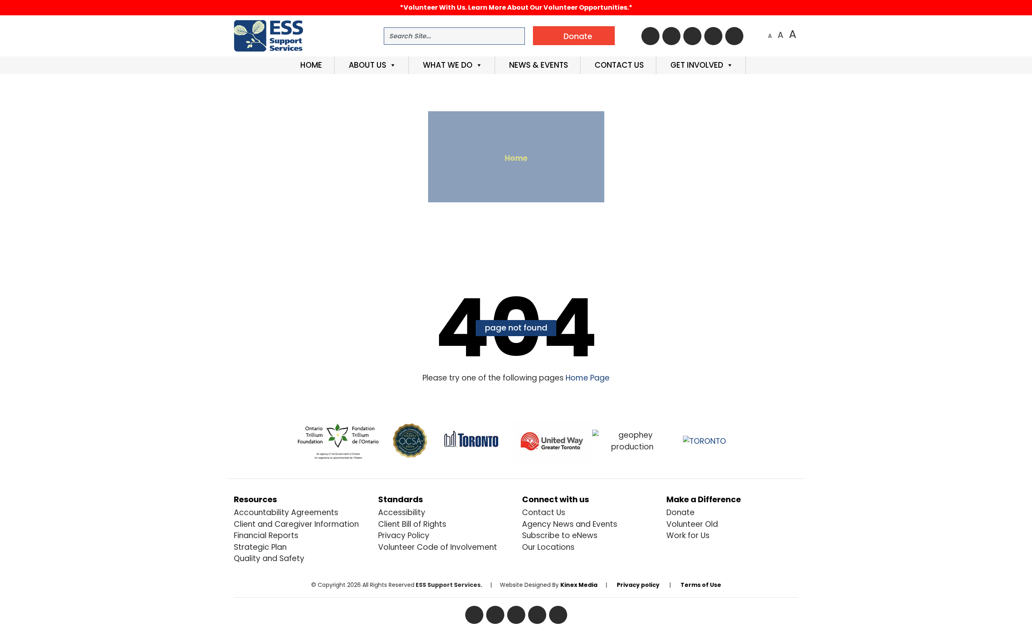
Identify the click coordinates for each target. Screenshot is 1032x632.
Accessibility (401, 512)
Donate (680, 512)
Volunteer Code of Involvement (437, 547)
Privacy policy (638, 585)
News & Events (537, 65)
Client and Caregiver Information (296, 524)
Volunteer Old (692, 524)
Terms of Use (700, 585)
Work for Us (688, 535)
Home (310, 65)
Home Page (587, 377)
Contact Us (618, 65)
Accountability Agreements (286, 512)
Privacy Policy (403, 535)
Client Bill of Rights (412, 524)
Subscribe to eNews (559, 535)
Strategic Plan (260, 547)
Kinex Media (578, 585)
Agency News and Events (569, 524)
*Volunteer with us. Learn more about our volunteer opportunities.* (516, 7)
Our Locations (548, 547)
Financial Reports (266, 535)
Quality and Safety (269, 558)
